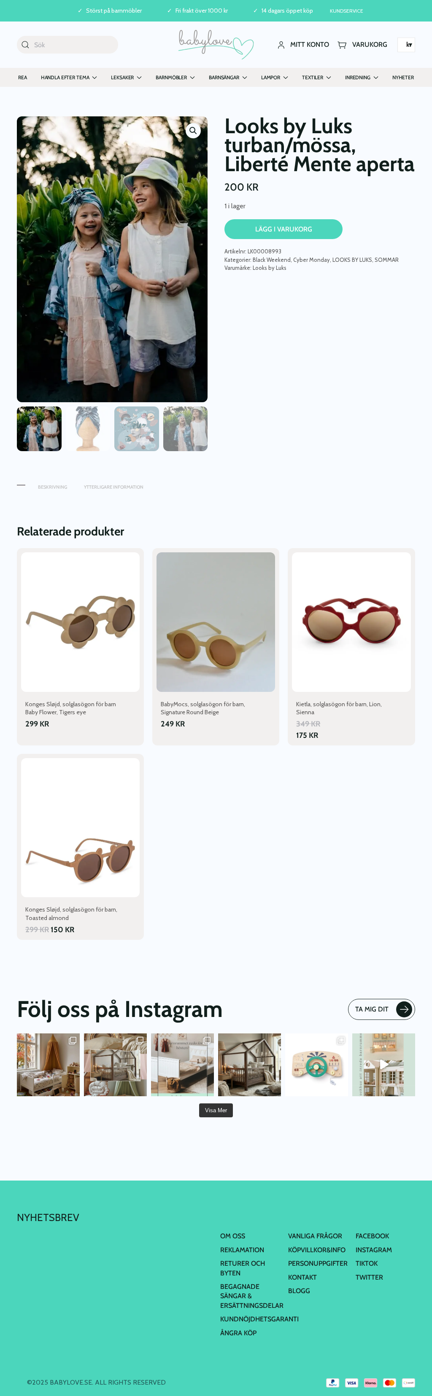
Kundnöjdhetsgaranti (259, 1319)
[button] (193, 130)
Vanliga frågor (315, 1236)
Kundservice (346, 11)
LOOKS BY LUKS (352, 259)
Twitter (369, 1277)
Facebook (372, 1236)
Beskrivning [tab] (52, 487)
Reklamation (242, 1250)
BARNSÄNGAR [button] (224, 77)
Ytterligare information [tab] (113, 487)
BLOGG (299, 1291)
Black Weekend (272, 259)
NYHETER (403, 77)
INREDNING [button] (357, 77)
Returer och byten (242, 1268)
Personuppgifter (318, 1263)
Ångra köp (238, 1333)
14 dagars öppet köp (287, 11)
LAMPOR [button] (270, 77)
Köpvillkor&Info (317, 1250)
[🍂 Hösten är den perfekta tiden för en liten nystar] (48, 1064)
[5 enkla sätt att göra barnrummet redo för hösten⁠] (182, 1064)
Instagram (374, 1250)
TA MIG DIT (372, 1009)
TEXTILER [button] (312, 77)
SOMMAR (387, 259)
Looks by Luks (269, 267)
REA (22, 77)
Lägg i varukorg (283, 229)
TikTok (367, 1263)
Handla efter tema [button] (65, 77)
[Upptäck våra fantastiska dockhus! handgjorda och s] (383, 1064)
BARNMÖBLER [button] (171, 77)
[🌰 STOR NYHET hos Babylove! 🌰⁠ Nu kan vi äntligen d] (249, 1064)
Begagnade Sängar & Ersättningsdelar (252, 1296)
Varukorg (369, 44)
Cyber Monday (311, 259)
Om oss (232, 1236)
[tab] (21, 483)
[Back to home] (216, 44)
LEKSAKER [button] (122, 77)
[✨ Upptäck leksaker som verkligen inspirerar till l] (316, 1064)
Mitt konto (309, 44)
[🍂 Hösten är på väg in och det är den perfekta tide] (115, 1064)
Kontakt (302, 1277)
